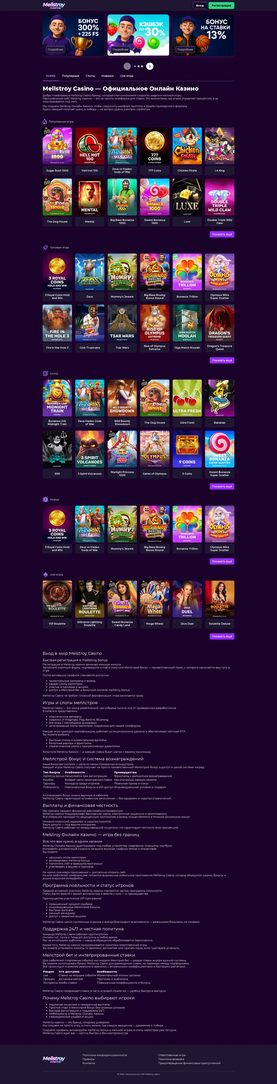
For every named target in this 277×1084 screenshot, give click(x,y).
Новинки (107, 75)
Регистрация (221, 5)
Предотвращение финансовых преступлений (189, 1063)
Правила (88, 1059)
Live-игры (126, 75)
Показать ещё (222, 234)
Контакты (89, 1063)
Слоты (90, 75)
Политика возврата (171, 1059)
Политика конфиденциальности (105, 1055)
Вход (200, 5)
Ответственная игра (171, 1055)
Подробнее (55, 49)
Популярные (70, 75)
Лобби (50, 75)
